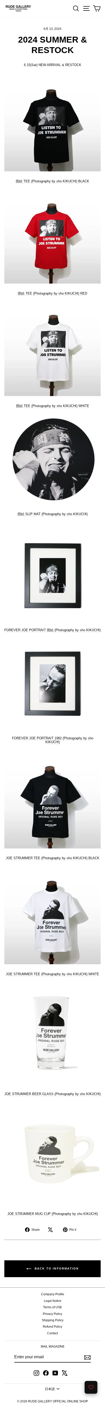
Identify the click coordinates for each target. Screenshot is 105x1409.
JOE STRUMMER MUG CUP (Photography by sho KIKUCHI (52, 1214)
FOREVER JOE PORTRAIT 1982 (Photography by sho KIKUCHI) (52, 740)
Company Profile (52, 1294)
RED (52, 293)
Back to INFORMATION (56, 1268)
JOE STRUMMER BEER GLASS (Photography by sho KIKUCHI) (52, 1094)
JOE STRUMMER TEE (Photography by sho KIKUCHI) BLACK (52, 858)
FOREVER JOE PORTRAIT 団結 (29, 630)
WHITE (52, 406)
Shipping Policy (52, 1320)
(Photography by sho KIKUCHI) (77, 630)
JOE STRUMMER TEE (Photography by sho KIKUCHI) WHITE (52, 974)
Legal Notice (52, 1301)
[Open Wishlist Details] (91, 1387)
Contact (52, 1333)
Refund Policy (52, 1326)
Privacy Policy (52, 1314)
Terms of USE (52, 1307)
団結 (53, 514)
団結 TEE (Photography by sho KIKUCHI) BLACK (52, 181)
